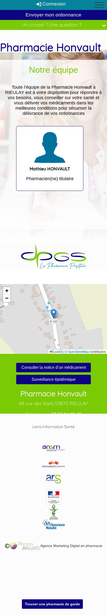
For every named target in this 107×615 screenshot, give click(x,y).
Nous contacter (52, 542)
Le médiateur (52, 554)
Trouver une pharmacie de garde (52, 604)
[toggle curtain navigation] (100, 5)
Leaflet (57, 351)
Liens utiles (52, 567)
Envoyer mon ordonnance (53, 14)
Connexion (53, 3)
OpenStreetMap (78, 351)
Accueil (52, 530)
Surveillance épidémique (54, 379)
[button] (54, 314)
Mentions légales (52, 579)
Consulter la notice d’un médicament (53, 367)
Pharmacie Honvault (50, 47)
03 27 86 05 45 (66, 414)
